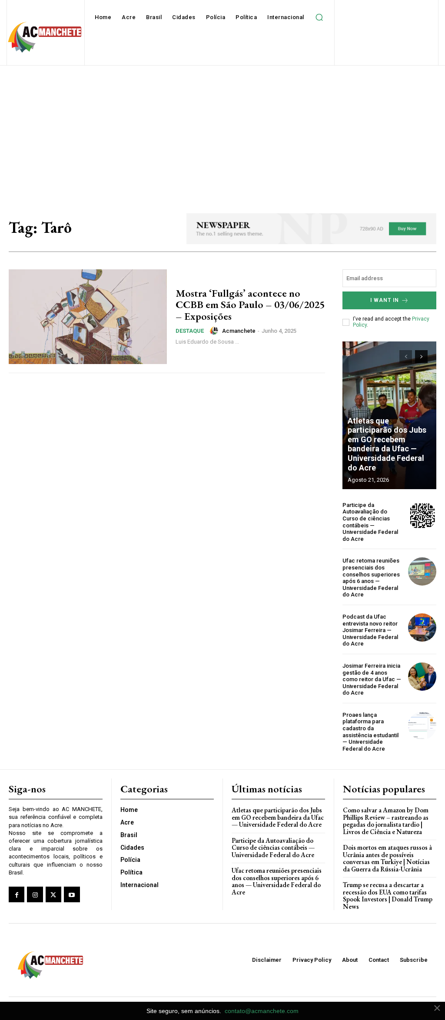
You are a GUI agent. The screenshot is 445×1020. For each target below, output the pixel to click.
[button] (319, 17)
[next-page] (421, 356)
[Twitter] (53, 894)
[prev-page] (405, 356)
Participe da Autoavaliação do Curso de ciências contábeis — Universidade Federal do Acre (370, 522)
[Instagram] (35, 894)
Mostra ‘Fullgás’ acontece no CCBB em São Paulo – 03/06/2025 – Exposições (250, 304)
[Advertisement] (222, 131)
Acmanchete (239, 331)
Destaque (190, 331)
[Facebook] (16, 894)
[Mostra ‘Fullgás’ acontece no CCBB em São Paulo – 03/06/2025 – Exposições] (88, 316)
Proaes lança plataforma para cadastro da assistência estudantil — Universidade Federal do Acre (370, 732)
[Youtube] (72, 894)
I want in (384, 300)
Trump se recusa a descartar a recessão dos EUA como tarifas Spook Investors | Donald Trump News (387, 896)
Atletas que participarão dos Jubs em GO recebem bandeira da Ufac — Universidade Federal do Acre (387, 444)
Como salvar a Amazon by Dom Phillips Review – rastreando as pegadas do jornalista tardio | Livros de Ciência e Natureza (385, 821)
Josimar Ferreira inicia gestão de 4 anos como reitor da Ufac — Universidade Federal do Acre (371, 679)
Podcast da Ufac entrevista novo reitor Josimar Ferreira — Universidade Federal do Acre (370, 630)
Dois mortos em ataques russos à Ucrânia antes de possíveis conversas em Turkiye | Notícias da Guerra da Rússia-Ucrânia (387, 858)
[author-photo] (215, 330)
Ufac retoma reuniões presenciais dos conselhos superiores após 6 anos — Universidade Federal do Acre (371, 577)
